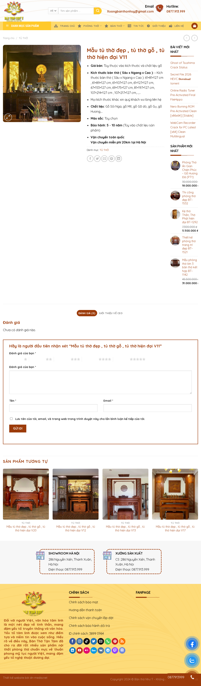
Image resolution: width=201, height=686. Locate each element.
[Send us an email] (101, 641)
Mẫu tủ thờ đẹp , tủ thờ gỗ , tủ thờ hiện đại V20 (25, 528)
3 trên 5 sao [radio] (62, 359)
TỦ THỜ (23, 38)
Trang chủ (8, 38)
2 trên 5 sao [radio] (37, 359)
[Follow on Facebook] (72, 641)
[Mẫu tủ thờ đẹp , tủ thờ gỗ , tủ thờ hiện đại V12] (76, 494)
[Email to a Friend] (104, 158)
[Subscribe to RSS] (122, 641)
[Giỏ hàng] (194, 26)
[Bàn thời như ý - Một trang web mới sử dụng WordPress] (22, 11)
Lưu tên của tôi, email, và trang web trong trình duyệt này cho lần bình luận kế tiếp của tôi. (80, 419)
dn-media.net (38, 678)
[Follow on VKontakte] (101, 650)
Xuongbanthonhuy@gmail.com (130, 11)
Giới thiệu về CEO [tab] (110, 313)
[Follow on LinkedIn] (72, 650)
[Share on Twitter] (97, 158)
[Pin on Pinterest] (111, 158)
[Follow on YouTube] (79, 650)
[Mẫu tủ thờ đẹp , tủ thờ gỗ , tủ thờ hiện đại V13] (125, 494)
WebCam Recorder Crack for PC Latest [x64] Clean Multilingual (183, 129)
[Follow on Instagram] (79, 641)
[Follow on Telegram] (108, 650)
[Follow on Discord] (122, 650)
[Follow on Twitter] (93, 641)
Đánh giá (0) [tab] (87, 313)
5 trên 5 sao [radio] (121, 359)
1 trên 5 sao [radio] (15, 359)
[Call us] (108, 641)
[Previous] (3, 504)
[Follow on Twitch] (115, 650)
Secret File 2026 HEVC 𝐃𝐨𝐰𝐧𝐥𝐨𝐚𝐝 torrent (180, 79)
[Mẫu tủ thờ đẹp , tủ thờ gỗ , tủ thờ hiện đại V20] (26, 494)
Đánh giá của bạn (22, 353)
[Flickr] (86, 650)
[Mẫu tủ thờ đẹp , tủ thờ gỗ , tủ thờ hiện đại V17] (175, 494)
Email (108, 400)
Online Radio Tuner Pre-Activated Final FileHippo (182, 95)
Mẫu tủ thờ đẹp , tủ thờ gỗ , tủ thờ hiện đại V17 (175, 528)
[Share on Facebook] (90, 158)
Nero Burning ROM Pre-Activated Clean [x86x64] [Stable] (183, 111)
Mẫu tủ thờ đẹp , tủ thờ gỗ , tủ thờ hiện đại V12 (75, 528)
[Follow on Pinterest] (115, 641)
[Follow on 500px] (93, 650)
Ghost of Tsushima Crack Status (182, 65)
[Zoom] (8, 117)
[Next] (198, 504)
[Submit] (98, 10)
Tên (12, 400)
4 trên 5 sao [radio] (90, 359)
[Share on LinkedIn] (118, 158)
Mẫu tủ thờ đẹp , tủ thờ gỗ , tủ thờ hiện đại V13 (125, 528)
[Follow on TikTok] (86, 641)
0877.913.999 (175, 11)
